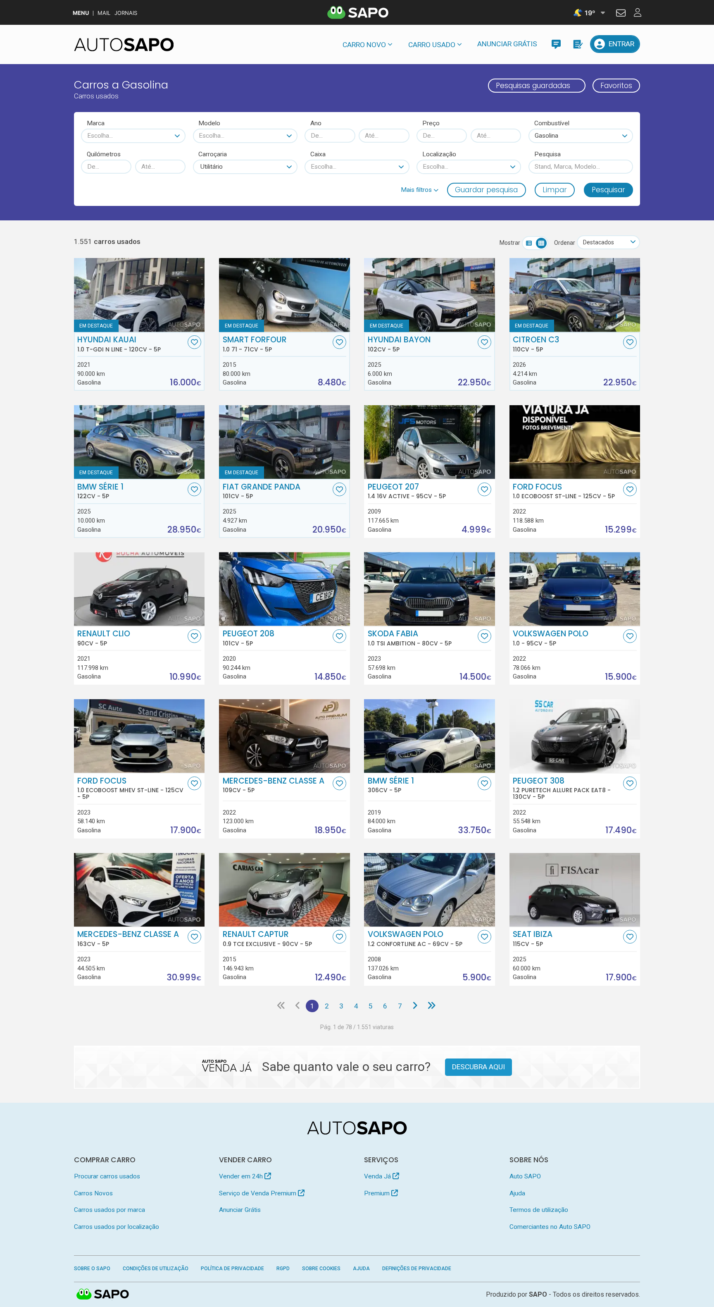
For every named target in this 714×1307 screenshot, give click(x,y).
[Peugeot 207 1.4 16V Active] (429, 442)
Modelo (209, 123)
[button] (419, 190)
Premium (377, 1193)
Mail (104, 13)
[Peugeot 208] (284, 589)
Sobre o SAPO (92, 1268)
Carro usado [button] (431, 45)
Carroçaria (212, 154)
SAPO (103, 1294)
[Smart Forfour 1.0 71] (284, 295)
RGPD (283, 1268)
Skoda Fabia (410, 638)
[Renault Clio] (139, 589)
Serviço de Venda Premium (258, 1193)
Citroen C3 (536, 344)
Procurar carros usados (107, 1176)
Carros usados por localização (116, 1227)
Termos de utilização (538, 1210)
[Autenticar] (621, 14)
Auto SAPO (525, 1176)
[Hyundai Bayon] (429, 295)
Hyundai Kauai (119, 344)
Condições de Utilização (155, 1268)
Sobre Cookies (321, 1268)
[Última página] (432, 1006)
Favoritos (616, 86)
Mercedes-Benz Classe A (273, 785)
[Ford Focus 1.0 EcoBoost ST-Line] (574, 442)
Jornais (125, 13)
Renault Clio (103, 638)
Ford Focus (564, 491)
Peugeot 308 (562, 788)
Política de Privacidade (232, 1268)
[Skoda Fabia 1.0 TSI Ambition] (429, 589)
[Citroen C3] (574, 295)
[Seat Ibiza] (574, 890)
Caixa (318, 154)
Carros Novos (93, 1193)
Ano (315, 123)
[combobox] (133, 136)
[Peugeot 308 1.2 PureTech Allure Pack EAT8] (574, 736)
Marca (96, 123)
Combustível (551, 123)
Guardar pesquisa (486, 190)
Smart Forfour (255, 344)
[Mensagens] (556, 44)
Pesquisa (547, 154)
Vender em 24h (241, 1176)
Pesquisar (608, 190)
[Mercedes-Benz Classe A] (284, 736)
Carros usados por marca (109, 1210)
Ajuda (517, 1193)
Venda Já (378, 1176)
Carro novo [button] (364, 45)
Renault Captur (267, 938)
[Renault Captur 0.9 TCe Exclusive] (284, 890)
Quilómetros (104, 154)
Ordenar (564, 242)
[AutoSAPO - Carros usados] (124, 44)
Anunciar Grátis (507, 44)
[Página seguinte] (414, 1006)
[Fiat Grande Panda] (284, 442)
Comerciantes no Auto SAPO (549, 1227)
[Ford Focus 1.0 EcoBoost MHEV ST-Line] (139, 736)
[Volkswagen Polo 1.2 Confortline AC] (429, 890)
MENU (81, 13)
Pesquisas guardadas (533, 86)
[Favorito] (194, 342)
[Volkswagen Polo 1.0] (574, 589)
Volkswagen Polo (550, 638)
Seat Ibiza (532, 938)
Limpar (555, 190)
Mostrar (510, 242)
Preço (431, 123)
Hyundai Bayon (399, 344)
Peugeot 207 (407, 491)
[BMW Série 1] (139, 442)
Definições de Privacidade (416, 1268)
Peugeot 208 (248, 638)
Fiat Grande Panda (261, 491)
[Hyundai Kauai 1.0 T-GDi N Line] (139, 295)
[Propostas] (577, 44)
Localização (439, 154)
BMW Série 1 (100, 491)
